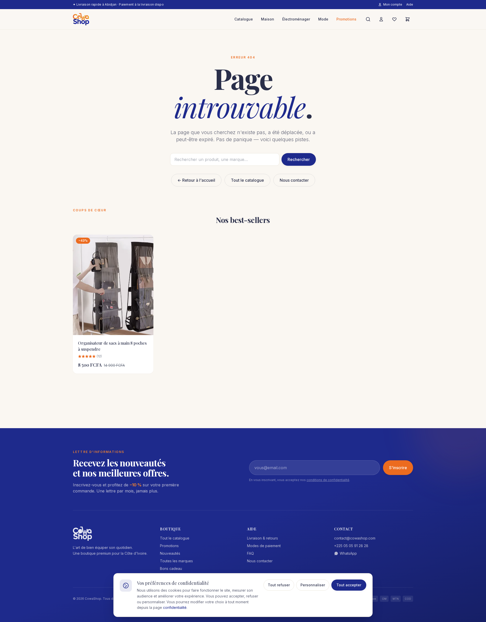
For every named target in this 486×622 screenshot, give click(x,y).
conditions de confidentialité (328, 480)
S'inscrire (398, 467)
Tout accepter (348, 585)
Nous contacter (294, 180)
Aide (409, 4)
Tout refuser (279, 585)
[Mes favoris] (394, 19)
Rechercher (299, 159)
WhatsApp (348, 553)
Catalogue (243, 19)
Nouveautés (170, 553)
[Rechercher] (368, 19)
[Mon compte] (381, 19)
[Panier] (407, 19)
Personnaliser (312, 585)
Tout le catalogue (247, 180)
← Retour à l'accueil (196, 180)
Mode (323, 19)
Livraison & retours (262, 538)
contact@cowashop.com (354, 538)
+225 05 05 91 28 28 (351, 546)
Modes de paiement (264, 546)
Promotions (346, 19)
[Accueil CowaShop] (81, 19)
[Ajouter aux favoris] (145, 242)
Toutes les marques (176, 561)
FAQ (250, 553)
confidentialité (175, 607)
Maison (267, 19)
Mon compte (392, 4)
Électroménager (296, 19)
